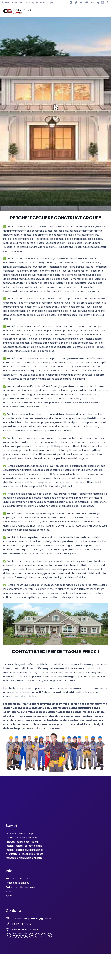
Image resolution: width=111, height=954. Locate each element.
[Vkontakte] (81, 2)
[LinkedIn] (37, 935)
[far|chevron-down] (55, 118)
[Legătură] (17, 11)
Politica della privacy (17, 882)
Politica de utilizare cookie (20, 887)
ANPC (9, 891)
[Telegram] (20, 935)
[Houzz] (97, 2)
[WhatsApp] (43, 935)
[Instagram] (102, 2)
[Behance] (92, 2)
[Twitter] (76, 2)
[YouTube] (86, 2)
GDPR (9, 896)
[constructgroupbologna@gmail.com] (9, 919)
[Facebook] (71, 2)
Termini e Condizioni (17, 878)
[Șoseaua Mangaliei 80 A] (9, 930)
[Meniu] (107, 11)
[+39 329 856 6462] (9, 924)
